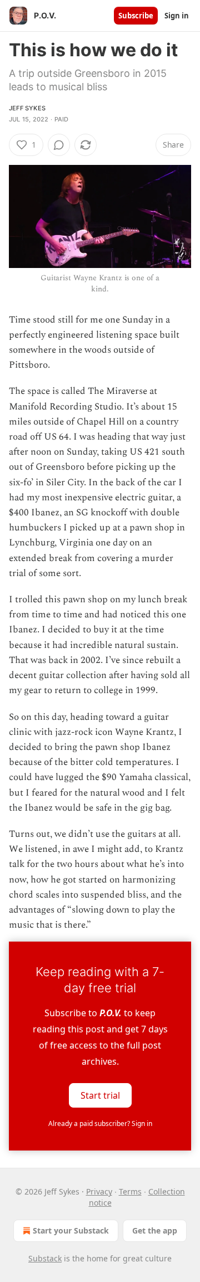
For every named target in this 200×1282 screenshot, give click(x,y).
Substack (45, 1258)
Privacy (99, 1191)
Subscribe (135, 16)
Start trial (100, 1095)
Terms (130, 1191)
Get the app (154, 1230)
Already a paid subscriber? (100, 1123)
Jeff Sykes (27, 108)
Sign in (176, 16)
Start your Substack (71, 1230)
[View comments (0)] (59, 145)
